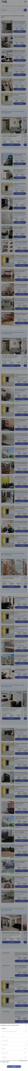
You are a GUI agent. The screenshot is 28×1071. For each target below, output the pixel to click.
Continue (14, 1066)
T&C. (8, 1062)
